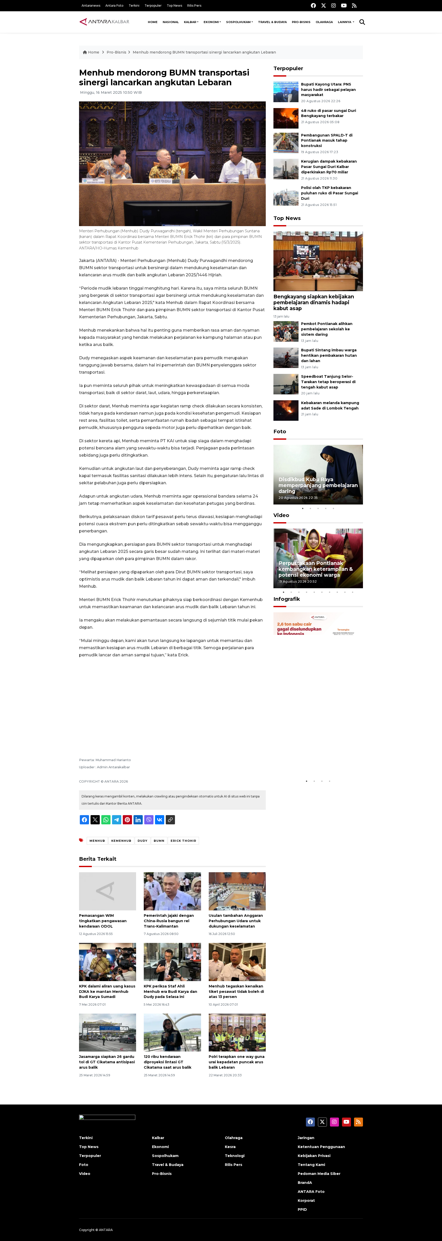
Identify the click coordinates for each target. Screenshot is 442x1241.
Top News (174, 5)
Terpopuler (153, 5)
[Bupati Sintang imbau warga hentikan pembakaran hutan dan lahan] (286, 357)
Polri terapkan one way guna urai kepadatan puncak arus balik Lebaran (236, 1062)
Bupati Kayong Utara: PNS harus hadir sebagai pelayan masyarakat (328, 89)
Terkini (134, 5)
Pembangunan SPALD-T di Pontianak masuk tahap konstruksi (326, 140)
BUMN (159, 841)
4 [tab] (325, 508)
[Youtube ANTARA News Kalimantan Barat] (344, 5)
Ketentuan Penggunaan (321, 1146)
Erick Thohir (183, 841)
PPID (302, 1209)
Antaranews (91, 5)
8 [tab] (337, 592)
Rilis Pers (194, 5)
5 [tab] (333, 508)
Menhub (97, 841)
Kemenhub (121, 841)
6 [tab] (322, 592)
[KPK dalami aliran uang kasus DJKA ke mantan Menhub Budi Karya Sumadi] (107, 961)
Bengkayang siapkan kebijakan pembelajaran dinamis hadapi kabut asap (313, 302)
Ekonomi (211, 22)
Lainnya (345, 22)
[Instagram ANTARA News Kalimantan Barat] (333, 5)
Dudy (143, 841)
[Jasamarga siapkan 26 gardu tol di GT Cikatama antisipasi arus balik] (107, 1032)
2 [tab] (310, 508)
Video (281, 515)
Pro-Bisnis (301, 22)
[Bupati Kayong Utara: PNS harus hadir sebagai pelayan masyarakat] (286, 91)
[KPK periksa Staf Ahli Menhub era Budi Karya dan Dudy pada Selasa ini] (172, 961)
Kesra (230, 1146)
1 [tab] (302, 508)
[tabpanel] (318, 474)
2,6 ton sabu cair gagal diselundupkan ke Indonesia (315, 760)
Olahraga (324, 22)
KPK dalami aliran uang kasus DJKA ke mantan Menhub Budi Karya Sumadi (107, 991)
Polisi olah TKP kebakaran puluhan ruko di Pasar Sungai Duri (329, 193)
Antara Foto (114, 5)
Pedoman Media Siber (319, 1173)
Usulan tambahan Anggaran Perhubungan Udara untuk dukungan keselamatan (236, 921)
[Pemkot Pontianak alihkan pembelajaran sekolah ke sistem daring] (286, 331)
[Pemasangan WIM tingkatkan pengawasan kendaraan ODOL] (107, 891)
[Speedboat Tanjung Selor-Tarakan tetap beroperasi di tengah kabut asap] (286, 383)
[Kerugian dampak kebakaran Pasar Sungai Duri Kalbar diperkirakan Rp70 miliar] (286, 168)
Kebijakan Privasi (314, 1155)
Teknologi (235, 1155)
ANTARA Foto (311, 1191)
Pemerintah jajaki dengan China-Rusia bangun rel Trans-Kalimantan (169, 921)
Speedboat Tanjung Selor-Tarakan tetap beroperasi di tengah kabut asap (328, 382)
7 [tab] (329, 592)
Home (153, 22)
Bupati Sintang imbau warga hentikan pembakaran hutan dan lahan (329, 355)
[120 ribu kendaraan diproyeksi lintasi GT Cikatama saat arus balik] (172, 1032)
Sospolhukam (238, 22)
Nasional (171, 22)
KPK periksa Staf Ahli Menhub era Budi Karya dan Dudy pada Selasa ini (170, 991)
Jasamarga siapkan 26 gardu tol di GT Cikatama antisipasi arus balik (107, 1062)
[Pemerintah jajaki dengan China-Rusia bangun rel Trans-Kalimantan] (172, 891)
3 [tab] (318, 508)
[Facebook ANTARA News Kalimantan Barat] (313, 5)
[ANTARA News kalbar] (104, 22)
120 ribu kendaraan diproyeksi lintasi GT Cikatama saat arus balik (167, 1062)
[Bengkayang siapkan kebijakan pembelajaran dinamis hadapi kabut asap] (318, 261)
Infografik (286, 599)
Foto (279, 431)
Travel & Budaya (272, 22)
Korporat (306, 1200)
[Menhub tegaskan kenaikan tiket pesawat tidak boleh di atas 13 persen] (237, 961)
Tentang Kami (311, 1164)
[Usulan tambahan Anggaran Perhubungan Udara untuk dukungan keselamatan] (237, 891)
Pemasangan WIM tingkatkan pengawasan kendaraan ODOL (103, 921)
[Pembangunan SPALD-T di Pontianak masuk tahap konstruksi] (286, 142)
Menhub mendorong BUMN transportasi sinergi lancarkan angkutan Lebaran (204, 52)
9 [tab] (345, 592)
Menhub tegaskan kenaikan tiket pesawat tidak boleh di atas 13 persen (236, 991)
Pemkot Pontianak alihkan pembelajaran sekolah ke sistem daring (326, 329)
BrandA (305, 1182)
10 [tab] (352, 592)
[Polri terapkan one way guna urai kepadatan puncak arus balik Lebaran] (237, 1032)
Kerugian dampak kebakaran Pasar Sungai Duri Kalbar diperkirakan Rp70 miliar (329, 166)
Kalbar (190, 22)
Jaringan (306, 1137)
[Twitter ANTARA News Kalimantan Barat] (323, 5)
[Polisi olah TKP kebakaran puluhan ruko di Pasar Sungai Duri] (286, 195)
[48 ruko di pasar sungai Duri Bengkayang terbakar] (286, 117)
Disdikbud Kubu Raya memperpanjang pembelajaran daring (318, 485)
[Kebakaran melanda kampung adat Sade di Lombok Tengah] (286, 410)
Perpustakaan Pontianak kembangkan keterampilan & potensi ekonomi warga (316, 569)
